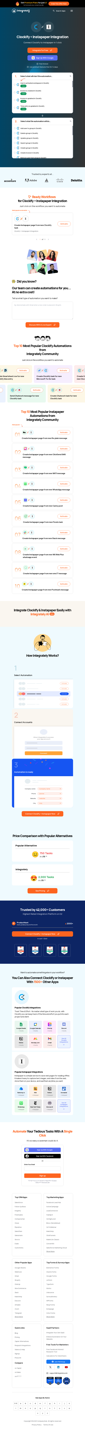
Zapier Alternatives (22, 1341)
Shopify (17, 1280)
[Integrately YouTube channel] (66, 1367)
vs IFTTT (18, 1376)
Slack (16, 1292)
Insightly (18, 1211)
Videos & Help (20, 1349)
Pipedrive (18, 1227)
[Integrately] (21, 10)
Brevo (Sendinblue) (53, 1223)
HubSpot (49, 1215)
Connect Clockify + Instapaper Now (40, 814)
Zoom (17, 1309)
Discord (17, 1301)
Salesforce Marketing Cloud (56, 1248)
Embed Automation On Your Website (56, 1338)
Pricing (17, 1337)
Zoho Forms (50, 1313)
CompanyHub (20, 1219)
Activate (64, 224)
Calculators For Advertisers (56, 1356)
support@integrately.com (59, 1373)
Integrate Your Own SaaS (55, 1333)
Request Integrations (23, 1345)
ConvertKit (50, 1244)
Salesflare (18, 1231)
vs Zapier (18, 1368)
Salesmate (19, 1235)
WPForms (49, 1301)
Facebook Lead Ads (53, 1202)
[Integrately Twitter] (50, 1367)
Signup (17, 1354)
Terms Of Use (48, 1425)
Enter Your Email (29, 1164)
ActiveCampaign (52, 1206)
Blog (16, 1333)
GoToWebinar (51, 1227)
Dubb (17, 1244)
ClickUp (17, 1284)
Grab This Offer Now (59, 4)
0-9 (15, 1403)
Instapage (50, 1309)
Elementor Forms (52, 1268)
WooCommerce (20, 1288)
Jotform (49, 1280)
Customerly (19, 1248)
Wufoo (48, 1288)
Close (17, 1223)
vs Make (18, 1372)
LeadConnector (52, 1211)
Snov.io (17, 1239)
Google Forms (51, 1276)
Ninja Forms (50, 1305)
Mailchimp (50, 1231)
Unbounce (50, 1292)
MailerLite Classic (52, 1239)
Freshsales (19, 1215)
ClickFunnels (50, 1235)
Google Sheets (20, 1268)
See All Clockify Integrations (64, 1040)
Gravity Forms (51, 1272)
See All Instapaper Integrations (64, 1104)
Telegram (18, 1313)
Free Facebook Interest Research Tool (55, 1350)
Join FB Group (59, 1362)
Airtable (17, 1305)
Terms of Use (45, 1182)
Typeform (50, 1284)
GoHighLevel (51, 1219)
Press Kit (18, 1358)
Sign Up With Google (44, 58)
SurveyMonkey (51, 1296)
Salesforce (19, 1202)
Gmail (17, 1276)
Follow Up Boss (20, 1206)
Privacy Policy (36, 1425)
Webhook (18, 1272)
